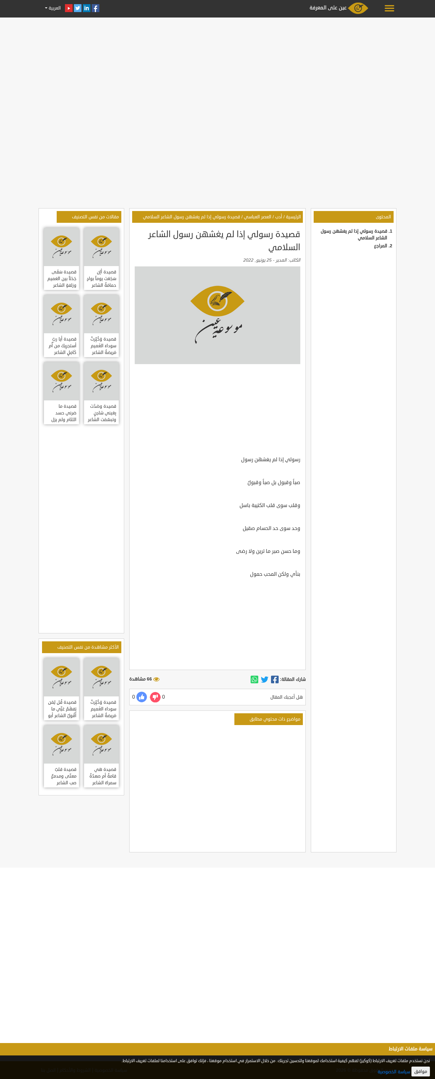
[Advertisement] (217, 64)
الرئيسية (293, 217)
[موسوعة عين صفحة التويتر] (78, 8)
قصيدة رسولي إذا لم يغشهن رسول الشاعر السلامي (191, 217)
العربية (54, 8)
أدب (278, 217)
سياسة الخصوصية (394, 1072)
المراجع (380, 246)
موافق (420, 1071)
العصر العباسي (257, 217)
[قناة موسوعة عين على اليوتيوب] (69, 8)
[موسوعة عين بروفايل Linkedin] (86, 8)
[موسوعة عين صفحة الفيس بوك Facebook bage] (95, 8)
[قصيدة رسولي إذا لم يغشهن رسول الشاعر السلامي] (275, 679)
